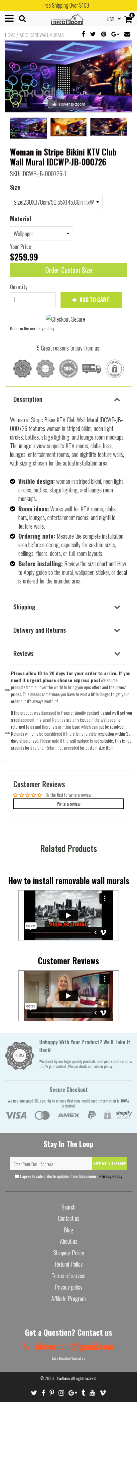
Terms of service (68, 1275)
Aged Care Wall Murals (42, 35)
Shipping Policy (68, 1252)
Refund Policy (69, 1264)
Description (27, 398)
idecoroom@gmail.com (73, 1346)
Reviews (23, 653)
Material (20, 218)
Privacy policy (68, 1287)
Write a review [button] (68, 803)
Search (68, 1207)
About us (68, 1241)
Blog (68, 1229)
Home (10, 35)
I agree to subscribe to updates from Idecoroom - (70, 1176)
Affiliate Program (68, 1298)
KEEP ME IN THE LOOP (109, 1163)
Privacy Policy (110, 1176)
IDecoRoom (62, 1378)
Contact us (68, 1218)
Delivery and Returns (39, 629)
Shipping (24, 606)
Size (15, 187)
